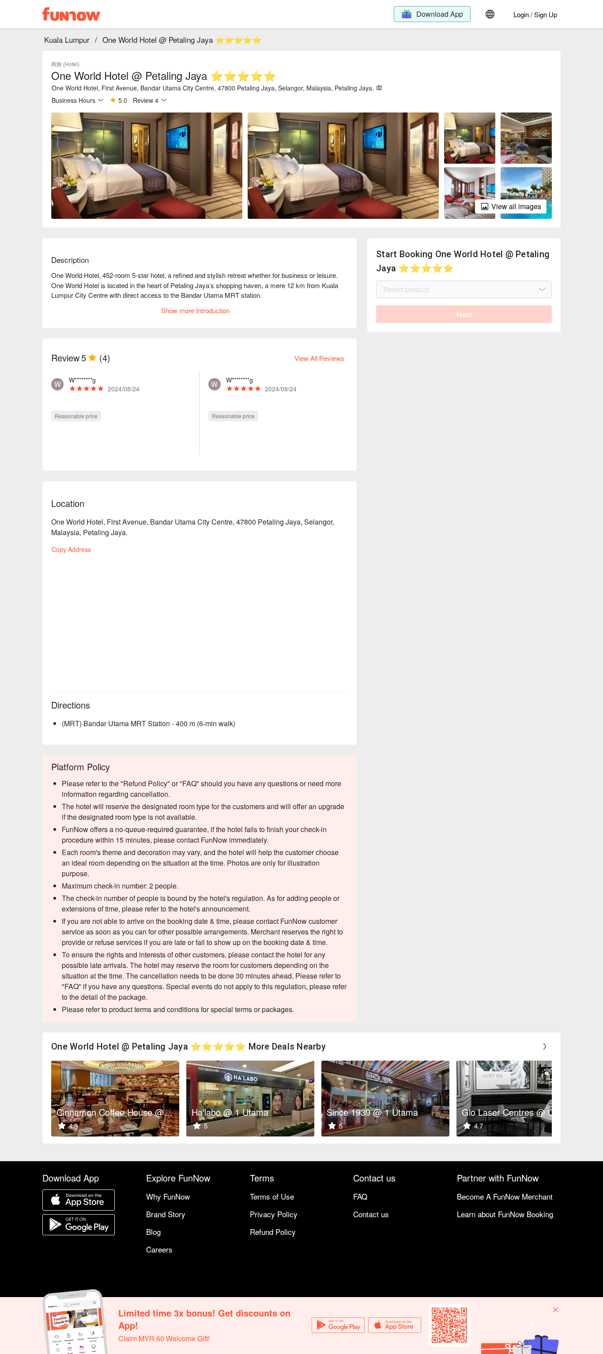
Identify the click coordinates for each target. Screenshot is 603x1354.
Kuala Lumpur (67, 39)
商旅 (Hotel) (65, 64)
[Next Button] (545, 1046)
